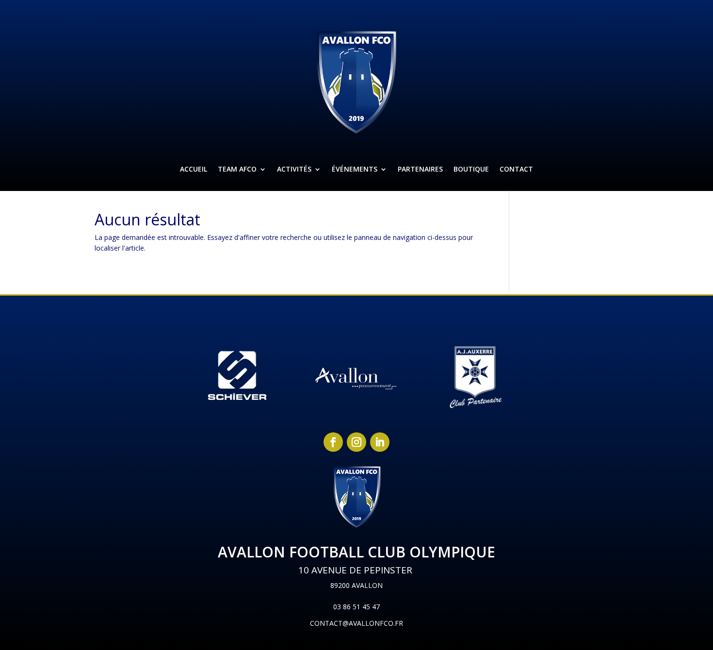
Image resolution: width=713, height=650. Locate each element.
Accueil (193, 169)
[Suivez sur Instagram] (356, 442)
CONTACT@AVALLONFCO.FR (356, 623)
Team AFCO (237, 169)
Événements (354, 169)
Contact (516, 169)
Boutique (471, 169)
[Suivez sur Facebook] (333, 442)
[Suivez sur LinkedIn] (379, 442)
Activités (294, 169)
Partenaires (420, 169)
